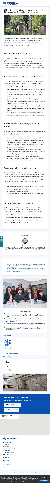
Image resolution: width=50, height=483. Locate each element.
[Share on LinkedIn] (1, 243)
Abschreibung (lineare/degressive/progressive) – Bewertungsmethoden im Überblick (26, 269)
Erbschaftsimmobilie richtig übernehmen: (15, 318)
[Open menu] (46, 3)
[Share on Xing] (1, 245)
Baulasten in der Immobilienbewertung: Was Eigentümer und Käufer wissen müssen (26, 264)
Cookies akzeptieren (44, 480)
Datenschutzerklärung (23, 472)
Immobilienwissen (7, 464)
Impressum (15, 472)
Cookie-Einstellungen (32, 472)
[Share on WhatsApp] (1, 240)
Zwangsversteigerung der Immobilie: (14, 323)
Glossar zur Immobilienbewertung (14, 271)
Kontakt (5, 466)
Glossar (4, 462)
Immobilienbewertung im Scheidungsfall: (15, 314)
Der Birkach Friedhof (9, 58)
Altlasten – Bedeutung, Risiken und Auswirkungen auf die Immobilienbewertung (25, 268)
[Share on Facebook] (1, 237)
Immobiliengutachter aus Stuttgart (14, 172)
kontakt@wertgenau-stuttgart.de (11, 353)
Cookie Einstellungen (20, 481)
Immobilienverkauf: (10, 327)
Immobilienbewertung (38, 44)
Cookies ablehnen (43, 477)
